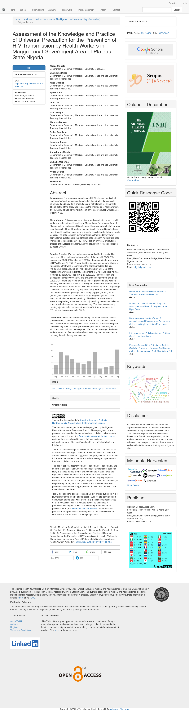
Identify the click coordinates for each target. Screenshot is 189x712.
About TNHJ (16, 621)
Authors (14, 624)
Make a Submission (138, 21)
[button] (58, 552)
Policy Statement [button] (86, 9)
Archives (28, 19)
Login (184, 3)
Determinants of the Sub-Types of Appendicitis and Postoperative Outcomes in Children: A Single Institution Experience (150, 321)
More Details (133, 485)
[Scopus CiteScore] (150, 79)
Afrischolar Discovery (119, 709)
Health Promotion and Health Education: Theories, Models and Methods (148, 293)
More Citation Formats (60, 547)
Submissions (38, 9)
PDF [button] (29, 67)
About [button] (104, 9)
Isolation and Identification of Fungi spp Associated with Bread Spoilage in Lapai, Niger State (148, 306)
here (21, 597)
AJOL (32, 597)
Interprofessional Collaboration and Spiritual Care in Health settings (149, 335)
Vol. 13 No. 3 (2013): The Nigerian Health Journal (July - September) (68, 19)
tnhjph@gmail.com (142, 267)
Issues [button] (23, 9)
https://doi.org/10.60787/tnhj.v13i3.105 (94, 541)
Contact (116, 9)
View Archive (133, 180)
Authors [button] (52, 9)
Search (177, 9)
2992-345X (146, 33)
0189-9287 (164, 33)
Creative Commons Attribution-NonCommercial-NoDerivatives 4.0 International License (80, 421)
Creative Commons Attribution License (97, 436)
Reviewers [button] (67, 9)
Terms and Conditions (20, 630)
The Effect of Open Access (84, 508)
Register (173, 3)
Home (12, 9)
